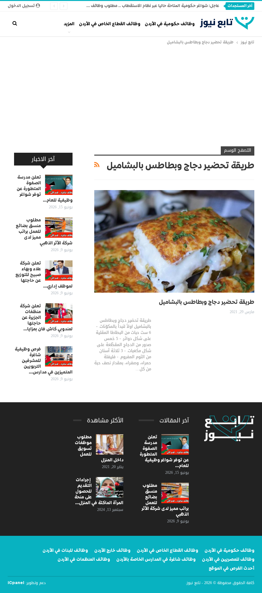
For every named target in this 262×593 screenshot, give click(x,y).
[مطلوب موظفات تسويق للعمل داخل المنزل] (109, 444)
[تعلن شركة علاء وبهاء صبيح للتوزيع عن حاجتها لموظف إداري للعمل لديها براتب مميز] (59, 270)
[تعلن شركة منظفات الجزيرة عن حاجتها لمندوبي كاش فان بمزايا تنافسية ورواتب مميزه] (59, 313)
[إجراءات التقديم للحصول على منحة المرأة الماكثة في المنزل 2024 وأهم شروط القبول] (109, 487)
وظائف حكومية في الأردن (170, 24)
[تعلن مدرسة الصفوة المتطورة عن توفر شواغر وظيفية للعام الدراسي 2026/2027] (59, 184)
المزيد (69, 24)
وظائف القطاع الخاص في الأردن (109, 24)
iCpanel (16, 583)
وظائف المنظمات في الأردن (84, 559)
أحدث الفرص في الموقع (231, 568)
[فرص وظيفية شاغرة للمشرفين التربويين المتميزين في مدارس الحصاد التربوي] (59, 356)
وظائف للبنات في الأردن (65, 550)
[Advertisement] (131, 94)
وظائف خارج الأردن (112, 550)
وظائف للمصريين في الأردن (228, 559)
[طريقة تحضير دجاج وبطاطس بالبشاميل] (174, 241)
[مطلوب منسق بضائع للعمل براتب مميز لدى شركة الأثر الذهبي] (59, 227)
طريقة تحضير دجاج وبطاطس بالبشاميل (206, 302)
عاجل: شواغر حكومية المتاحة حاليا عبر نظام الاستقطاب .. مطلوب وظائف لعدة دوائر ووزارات (138, 6)
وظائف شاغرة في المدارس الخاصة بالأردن (156, 559)
